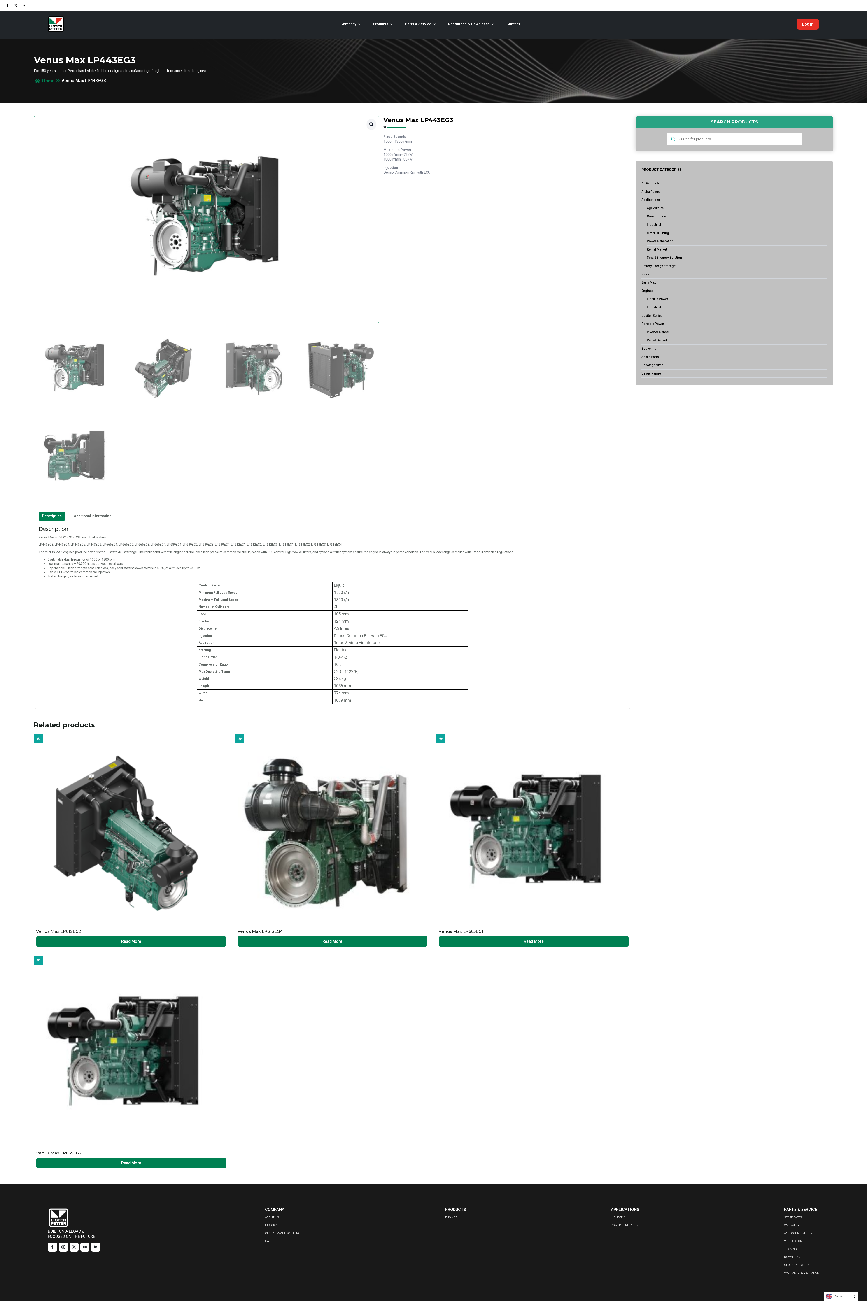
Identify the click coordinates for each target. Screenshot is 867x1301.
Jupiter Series (651, 315)
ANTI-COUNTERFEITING (799, 1233)
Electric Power (657, 299)
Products (380, 24)
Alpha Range (650, 191)
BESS (645, 274)
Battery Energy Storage (658, 266)
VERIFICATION (793, 1241)
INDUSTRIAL (619, 1217)
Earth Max (648, 282)
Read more (131, 941)
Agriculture (655, 208)
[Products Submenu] (392, 24)
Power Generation (660, 241)
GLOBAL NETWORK (796, 1264)
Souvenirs (649, 348)
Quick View (38, 738)
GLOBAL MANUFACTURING (282, 1233)
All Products (650, 183)
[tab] (52, 516)
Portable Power (652, 324)
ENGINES (451, 1217)
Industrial (654, 224)
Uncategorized (652, 365)
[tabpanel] (332, 615)
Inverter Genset (658, 332)
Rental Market (657, 249)
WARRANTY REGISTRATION (801, 1272)
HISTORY (271, 1225)
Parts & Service (418, 24)
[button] (371, 124)
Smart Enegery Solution (664, 257)
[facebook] (8, 5)
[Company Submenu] (360, 24)
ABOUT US (272, 1217)
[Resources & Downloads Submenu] (493, 24)
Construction (656, 216)
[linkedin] (95, 1247)
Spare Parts (650, 357)
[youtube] (84, 1247)
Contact (513, 24)
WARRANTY (791, 1225)
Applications (650, 200)
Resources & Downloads (469, 24)
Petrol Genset (657, 340)
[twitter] (16, 5)
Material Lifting (658, 233)
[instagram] (24, 5)
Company (348, 24)
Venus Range (651, 373)
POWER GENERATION (625, 1225)
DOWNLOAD (792, 1257)
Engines (647, 291)
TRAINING (790, 1249)
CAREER (270, 1241)
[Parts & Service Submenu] (435, 24)
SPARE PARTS (793, 1217)
